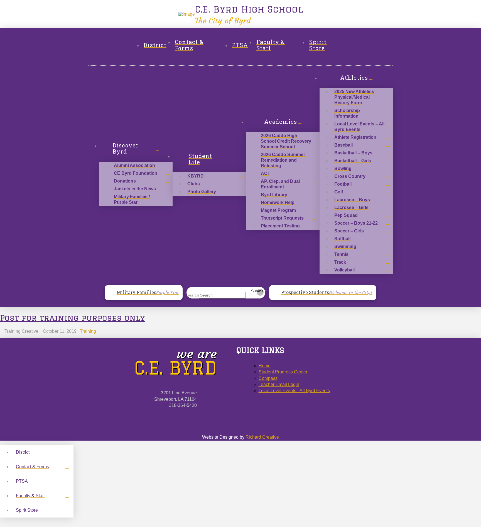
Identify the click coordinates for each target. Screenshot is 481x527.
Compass (268, 378)
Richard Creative (262, 437)
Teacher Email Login (279, 384)
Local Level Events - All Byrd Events (294, 390)
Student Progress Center (283, 372)
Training (88, 331)
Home (265, 365)
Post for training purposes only (72, 317)
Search (192, 295)
